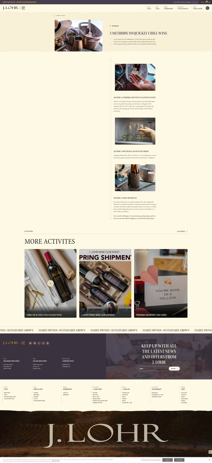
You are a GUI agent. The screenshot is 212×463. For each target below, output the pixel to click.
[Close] (209, 460)
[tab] (148, 8)
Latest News (125, 394)
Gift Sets (36, 398)
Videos (123, 396)
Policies (183, 396)
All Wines (36, 393)
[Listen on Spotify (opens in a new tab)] (47, 343)
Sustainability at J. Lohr (157, 394)
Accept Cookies (179, 460)
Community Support (97, 402)
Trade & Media (184, 398)
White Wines (36, 394)
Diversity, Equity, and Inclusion (100, 400)
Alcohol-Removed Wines (39, 400)
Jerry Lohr (95, 394)
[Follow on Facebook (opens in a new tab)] (30, 343)
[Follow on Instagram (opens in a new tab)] (35, 343)
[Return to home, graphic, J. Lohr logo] (14, 343)
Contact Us (183, 394)
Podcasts (124, 398)
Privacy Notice (56, 461)
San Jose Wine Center (9, 398)
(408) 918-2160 (36, 368)
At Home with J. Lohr (127, 402)
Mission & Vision (96, 398)
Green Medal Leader (156, 396)
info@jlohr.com (66, 366)
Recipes (124, 400)
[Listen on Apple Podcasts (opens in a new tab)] (43, 343)
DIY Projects (115, 26)
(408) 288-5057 (66, 364)
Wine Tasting (7, 393)
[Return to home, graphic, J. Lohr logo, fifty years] (14, 8)
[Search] (207, 8)
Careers (183, 400)
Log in (202, 2)
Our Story (95, 393)
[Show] (51, 283)
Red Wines (36, 396)
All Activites (181, 231)
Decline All (167, 460)
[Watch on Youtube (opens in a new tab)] (39, 343)
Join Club (65, 393)
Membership (66, 394)
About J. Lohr (96, 396)
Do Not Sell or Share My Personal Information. (151, 460)
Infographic (155, 393)
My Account (184, 393)
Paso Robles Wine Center (10, 396)
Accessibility (184, 402)
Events (5, 394)
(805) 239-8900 (7, 368)
